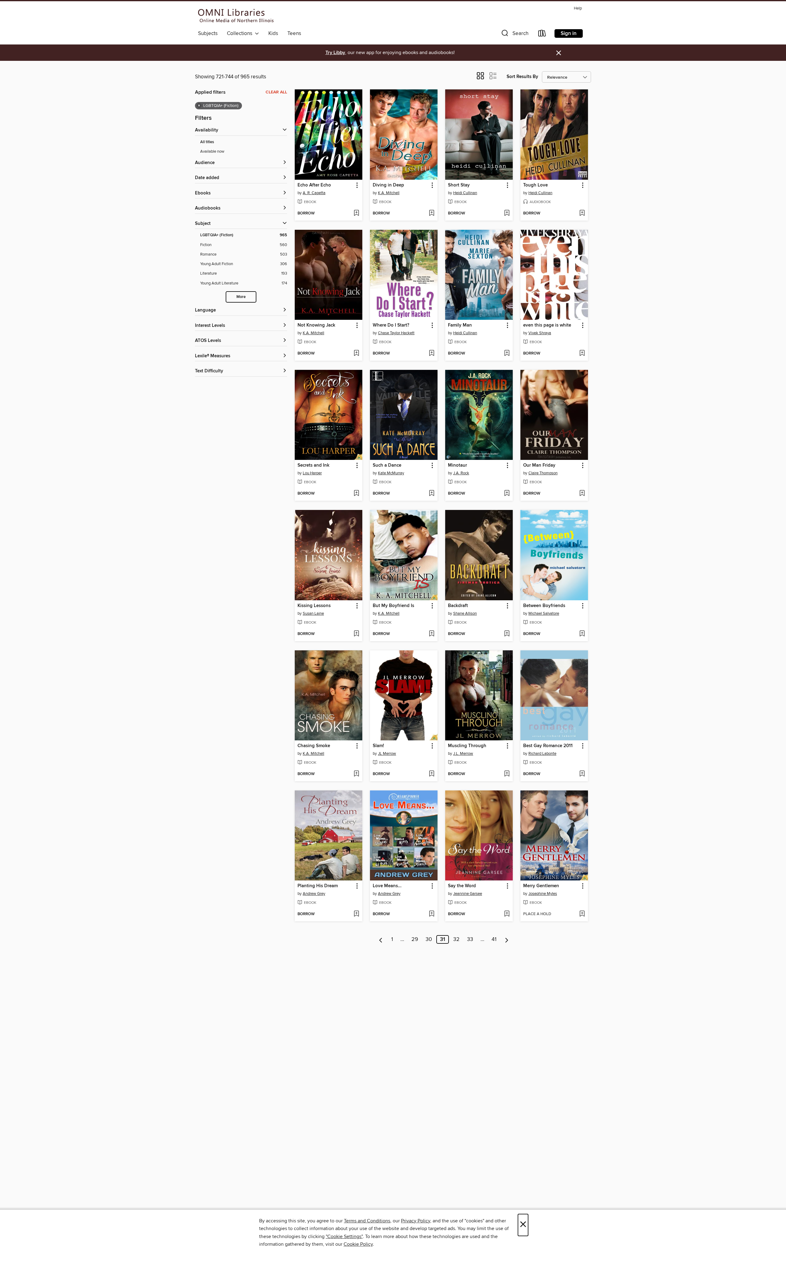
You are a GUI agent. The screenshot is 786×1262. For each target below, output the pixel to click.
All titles (207, 142)
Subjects (208, 33)
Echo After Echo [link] (314, 185)
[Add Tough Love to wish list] (582, 214)
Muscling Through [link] (467, 746)
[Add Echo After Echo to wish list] (356, 214)
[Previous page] (381, 939)
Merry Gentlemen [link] (541, 886)
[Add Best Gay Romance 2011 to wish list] (582, 774)
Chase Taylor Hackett (396, 333)
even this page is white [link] (547, 325)
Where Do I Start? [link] (391, 325)
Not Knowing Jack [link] (316, 325)
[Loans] (542, 35)
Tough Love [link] (535, 185)
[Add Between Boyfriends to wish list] (582, 634)
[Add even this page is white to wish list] (582, 354)
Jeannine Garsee (467, 893)
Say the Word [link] (462, 886)
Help (578, 8)
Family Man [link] (460, 325)
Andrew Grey (314, 893)
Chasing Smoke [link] (314, 746)
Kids (273, 33)
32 (456, 939)
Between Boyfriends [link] (544, 606)
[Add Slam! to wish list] (431, 774)
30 (429, 939)
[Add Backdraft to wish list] (507, 634)
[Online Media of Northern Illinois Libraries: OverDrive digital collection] (235, 15)
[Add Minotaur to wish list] (507, 494)
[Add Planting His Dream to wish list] (356, 914)
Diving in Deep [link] (388, 185)
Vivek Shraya (539, 333)
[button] (514, 35)
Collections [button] (241, 33)
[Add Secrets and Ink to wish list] (356, 494)
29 (414, 939)
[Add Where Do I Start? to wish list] (431, 354)
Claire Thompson (543, 473)
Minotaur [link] (457, 465)
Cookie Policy (358, 1244)
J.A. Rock (461, 473)
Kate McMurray (391, 473)
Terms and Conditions (367, 1221)
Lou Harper (312, 473)
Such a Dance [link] (387, 465)
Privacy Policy (415, 1221)
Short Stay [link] (459, 185)
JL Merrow (387, 753)
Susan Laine (313, 613)
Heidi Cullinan (465, 192)
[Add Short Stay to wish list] (507, 214)
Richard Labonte (542, 753)
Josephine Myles (542, 893)
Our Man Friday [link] (539, 465)
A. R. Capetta (314, 192)
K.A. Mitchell (388, 192)
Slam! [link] (378, 746)
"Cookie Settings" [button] (344, 1236)
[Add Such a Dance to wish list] (431, 494)
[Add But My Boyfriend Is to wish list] (431, 634)
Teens (294, 33)
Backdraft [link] (458, 606)
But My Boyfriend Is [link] (393, 606)
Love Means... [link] (387, 886)
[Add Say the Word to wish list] (507, 914)
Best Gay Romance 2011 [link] (548, 746)
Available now (212, 151)
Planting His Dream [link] (318, 886)
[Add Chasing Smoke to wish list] (356, 774)
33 (470, 939)
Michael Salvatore (543, 613)
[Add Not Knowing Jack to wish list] (356, 354)
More (241, 297)
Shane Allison (465, 613)
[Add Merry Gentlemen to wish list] (582, 914)
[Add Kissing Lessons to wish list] (356, 634)
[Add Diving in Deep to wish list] (431, 214)
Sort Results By (522, 77)
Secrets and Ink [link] (313, 465)
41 (494, 939)
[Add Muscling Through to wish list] (507, 774)
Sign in (569, 33)
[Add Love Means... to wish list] (431, 914)
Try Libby (335, 52)
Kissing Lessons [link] (314, 606)
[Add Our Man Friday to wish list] (582, 494)
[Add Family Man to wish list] (507, 354)
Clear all (276, 92)
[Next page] (507, 939)
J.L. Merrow (463, 753)
